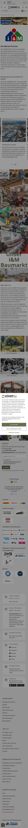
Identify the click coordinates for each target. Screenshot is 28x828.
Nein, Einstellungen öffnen (14, 429)
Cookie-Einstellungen (7, 418)
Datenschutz (11, 432)
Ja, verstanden (14, 424)
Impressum (17, 432)
